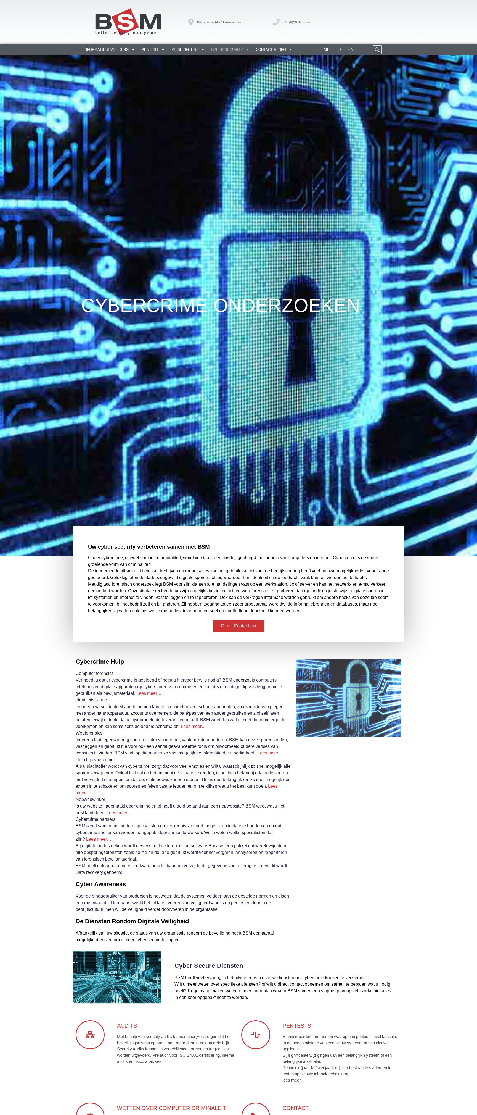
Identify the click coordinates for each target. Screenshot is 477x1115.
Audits (127, 1026)
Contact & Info (271, 50)
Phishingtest (184, 50)
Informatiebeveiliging (106, 50)
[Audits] (90, 1034)
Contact (296, 1108)
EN (350, 49)
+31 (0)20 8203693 (296, 22)
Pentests (297, 1026)
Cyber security (227, 50)
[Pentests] (255, 1034)
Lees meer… (148, 693)
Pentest (150, 50)
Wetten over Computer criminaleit (171, 1108)
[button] (377, 49)
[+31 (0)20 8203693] (276, 22)
